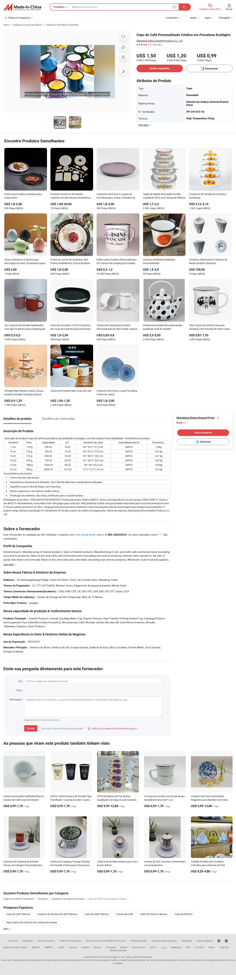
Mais (6, 928)
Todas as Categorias (19, 17)
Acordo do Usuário (46, 940)
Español (85, 947)
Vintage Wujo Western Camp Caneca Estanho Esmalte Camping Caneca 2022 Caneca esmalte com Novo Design (25, 393)
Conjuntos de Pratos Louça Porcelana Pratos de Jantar (117, 392)
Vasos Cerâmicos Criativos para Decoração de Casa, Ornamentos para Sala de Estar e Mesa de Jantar (24, 261)
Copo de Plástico (183, 914)
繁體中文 (49, 947)
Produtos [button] (59, 7)
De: (20, 681)
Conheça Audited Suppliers (164, 940)
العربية (163, 947)
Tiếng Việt (224, 947)
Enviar (31, 728)
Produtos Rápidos (138, 940)
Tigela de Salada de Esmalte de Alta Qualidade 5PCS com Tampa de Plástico (164, 195)
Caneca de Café (124, 914)
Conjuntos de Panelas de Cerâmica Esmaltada (207, 195)
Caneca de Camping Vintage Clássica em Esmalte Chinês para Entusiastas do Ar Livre (70, 865)
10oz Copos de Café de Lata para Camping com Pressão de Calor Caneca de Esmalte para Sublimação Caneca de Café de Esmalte (210, 327)
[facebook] (219, 940)
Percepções (186, 940)
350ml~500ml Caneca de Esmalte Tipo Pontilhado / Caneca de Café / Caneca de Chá (71, 800)
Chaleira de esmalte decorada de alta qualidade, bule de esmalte (162, 327)
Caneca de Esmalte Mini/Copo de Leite (70, 390)
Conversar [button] (211, 68)
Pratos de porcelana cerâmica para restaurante (23, 195)
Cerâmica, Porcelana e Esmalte (61, 24)
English (23, 947)
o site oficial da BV (85, 534)
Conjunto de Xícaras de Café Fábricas (57, 914)
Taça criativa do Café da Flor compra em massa (31, 922)
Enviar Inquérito (159, 68)
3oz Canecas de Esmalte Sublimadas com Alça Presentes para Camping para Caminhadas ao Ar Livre (25, 327)
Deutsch (97, 947)
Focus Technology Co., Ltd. (112, 957)
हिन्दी (188, 947)
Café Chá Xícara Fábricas (153, 914)
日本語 (61, 947)
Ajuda (193, 17)
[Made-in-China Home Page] (22, 7)
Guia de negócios (205, 940)
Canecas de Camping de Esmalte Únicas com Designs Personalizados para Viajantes (22, 865)
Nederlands (176, 947)
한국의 (153, 947)
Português (111, 947)
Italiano (124, 947)
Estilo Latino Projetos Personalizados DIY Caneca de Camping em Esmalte (116, 261)
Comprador (172, 17)
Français (73, 947)
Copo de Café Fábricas (97, 914)
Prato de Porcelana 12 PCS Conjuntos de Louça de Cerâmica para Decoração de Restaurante (71, 327)
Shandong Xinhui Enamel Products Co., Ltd (159, 40)
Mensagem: (16, 699)
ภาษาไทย (199, 947)
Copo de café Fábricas (18, 914)
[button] (174, 6)
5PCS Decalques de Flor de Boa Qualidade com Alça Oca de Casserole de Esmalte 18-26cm (117, 800)
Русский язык (138, 947)
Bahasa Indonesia (118, 950)
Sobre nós (13, 940)
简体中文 (36, 947)
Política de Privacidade (70, 940)
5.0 (181, 422)
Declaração (27, 940)
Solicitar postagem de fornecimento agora (112, 728)
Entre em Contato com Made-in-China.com (105, 940)
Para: (19, 690)
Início (6, 24)
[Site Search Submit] (185, 7)
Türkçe (211, 947)
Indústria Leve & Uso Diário (27, 24)
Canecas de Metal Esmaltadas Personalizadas (159, 261)
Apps (207, 17)
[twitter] (226, 940)
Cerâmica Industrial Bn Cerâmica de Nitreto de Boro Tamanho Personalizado (208, 261)
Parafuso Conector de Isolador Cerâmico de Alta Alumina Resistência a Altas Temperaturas (71, 196)
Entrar (229, 9)
